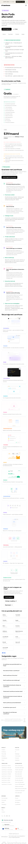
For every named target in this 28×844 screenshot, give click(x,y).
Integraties (17, 760)
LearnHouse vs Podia (6, 782)
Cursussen (17, 749)
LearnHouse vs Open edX (7, 771)
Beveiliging (17, 802)
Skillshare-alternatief (19, 786)
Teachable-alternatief (19, 767)
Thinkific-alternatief (19, 769)
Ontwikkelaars (4, 758)
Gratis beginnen (6, 29)
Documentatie (4, 798)
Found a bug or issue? (7, 822)
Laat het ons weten (24, 720)
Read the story (20, 1)
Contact (3, 812)
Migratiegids (8, 605)
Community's (17, 756)
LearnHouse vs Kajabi (6, 778)
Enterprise (4, 756)
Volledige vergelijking (10, 601)
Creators (3, 749)
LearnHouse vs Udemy (6, 765)
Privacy (16, 798)
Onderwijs (4, 751)
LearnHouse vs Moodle (6, 767)
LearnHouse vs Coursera (7, 784)
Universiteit (4, 800)
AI (15, 751)
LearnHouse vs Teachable (7, 769)
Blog (3, 809)
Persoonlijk (4, 753)
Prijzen (3, 760)
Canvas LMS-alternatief (20, 784)
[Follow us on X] (2, 816)
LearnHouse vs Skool (6, 780)
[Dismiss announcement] (26, 2)
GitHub (3, 802)
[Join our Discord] (9, 816)
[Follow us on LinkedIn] (7, 816)
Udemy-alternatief (18, 765)
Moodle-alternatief (19, 780)
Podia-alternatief (18, 776)
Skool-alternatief (18, 774)
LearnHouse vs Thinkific (6, 774)
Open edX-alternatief (19, 782)
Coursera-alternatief (19, 778)
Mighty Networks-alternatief (20, 788)
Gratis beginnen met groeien (9, 177)
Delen (16, 29)
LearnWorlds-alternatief (20, 790)
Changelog (4, 804)
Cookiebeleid (17, 804)
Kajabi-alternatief (18, 771)
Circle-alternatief (18, 792)
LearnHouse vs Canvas (6, 776)
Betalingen (17, 753)
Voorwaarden (18, 800)
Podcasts (17, 758)
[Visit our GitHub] (4, 816)
